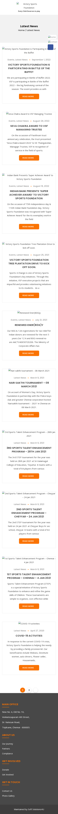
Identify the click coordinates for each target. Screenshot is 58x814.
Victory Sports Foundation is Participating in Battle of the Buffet (29, 68)
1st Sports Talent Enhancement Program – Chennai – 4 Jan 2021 (29, 576)
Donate (5, 769)
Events (11, 59)
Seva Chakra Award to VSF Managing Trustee (29, 127)
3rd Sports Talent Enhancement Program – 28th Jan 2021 (29, 449)
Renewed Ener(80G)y (29, 325)
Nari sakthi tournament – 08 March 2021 (29, 384)
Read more (28, 96)
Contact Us (7, 791)
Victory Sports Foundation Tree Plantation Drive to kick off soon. (29, 263)
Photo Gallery (8, 795)
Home (21, 30)
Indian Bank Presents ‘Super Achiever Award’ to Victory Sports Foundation (29, 194)
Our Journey (7, 743)
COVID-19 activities (29, 635)
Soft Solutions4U (36, 809)
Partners (6, 748)
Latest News (21, 59)
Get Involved (8, 774)
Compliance (7, 753)
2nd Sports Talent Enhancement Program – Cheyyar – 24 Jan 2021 (29, 513)
